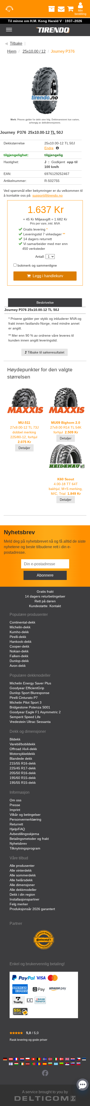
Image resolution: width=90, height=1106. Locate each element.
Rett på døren (45, 601)
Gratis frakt (45, 591)
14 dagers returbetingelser (45, 596)
